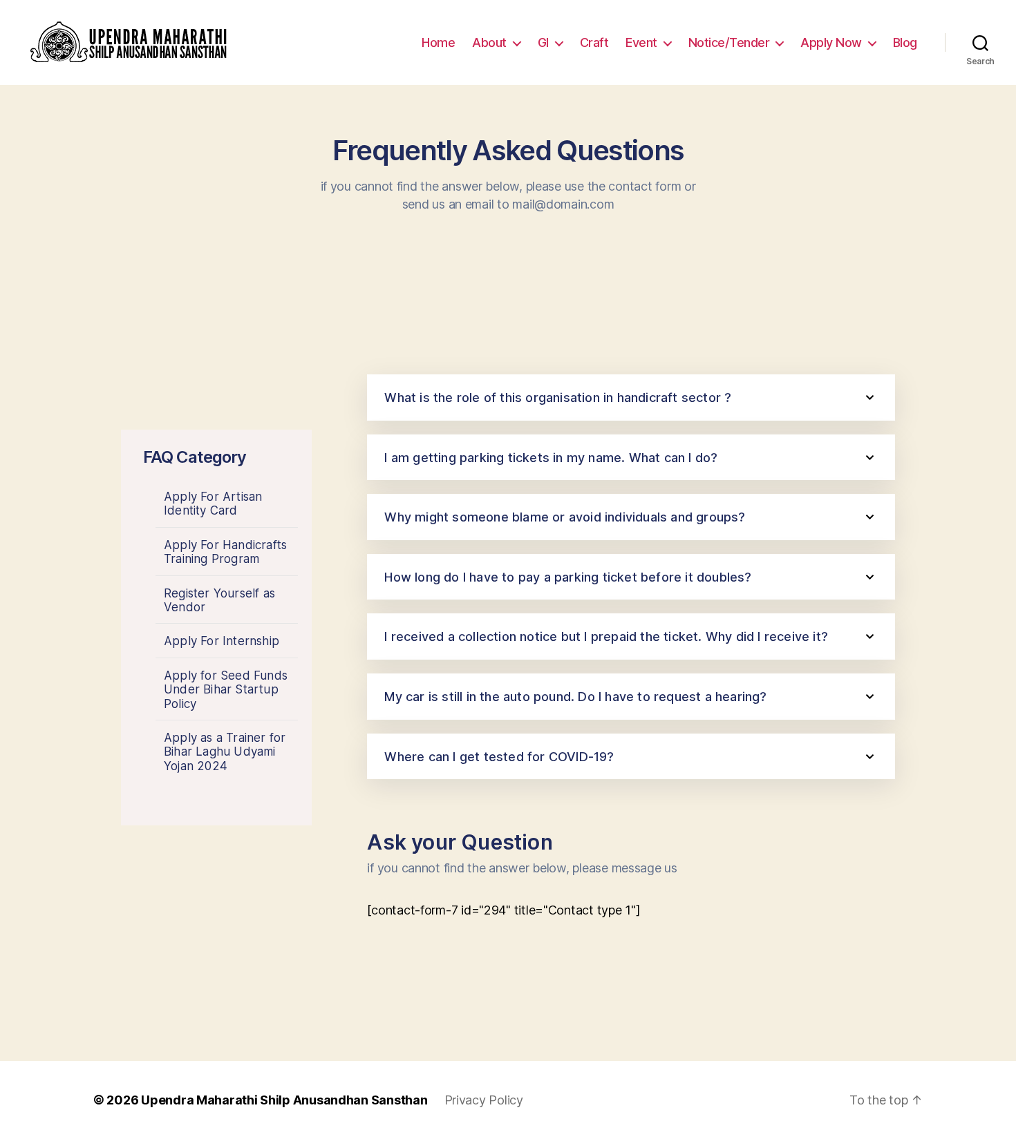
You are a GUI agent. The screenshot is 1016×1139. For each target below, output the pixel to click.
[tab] (631, 397)
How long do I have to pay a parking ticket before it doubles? (567, 577)
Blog (905, 42)
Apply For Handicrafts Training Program (225, 552)
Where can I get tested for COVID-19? (499, 756)
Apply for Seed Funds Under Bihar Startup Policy (226, 690)
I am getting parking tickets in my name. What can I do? (550, 457)
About (489, 42)
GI (543, 42)
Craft (594, 42)
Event (641, 42)
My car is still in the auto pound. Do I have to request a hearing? (575, 696)
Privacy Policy (483, 1100)
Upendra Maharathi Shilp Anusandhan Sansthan (284, 1100)
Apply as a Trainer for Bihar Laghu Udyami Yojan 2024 (224, 752)
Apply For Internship (221, 641)
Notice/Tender (729, 42)
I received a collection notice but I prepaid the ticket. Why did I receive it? (606, 636)
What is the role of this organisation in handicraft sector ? (557, 397)
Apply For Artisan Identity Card (213, 503)
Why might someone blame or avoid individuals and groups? (564, 517)
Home (438, 42)
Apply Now (831, 42)
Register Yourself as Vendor (219, 600)
